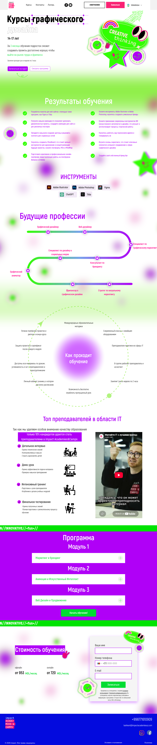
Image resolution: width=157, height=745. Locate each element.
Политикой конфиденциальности (117, 693)
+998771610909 (142, 719)
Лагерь (51, 5)
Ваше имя (100, 645)
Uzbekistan (135, 5)
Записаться (113, 684)
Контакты (40, 5)
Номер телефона (103, 658)
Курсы (29, 5)
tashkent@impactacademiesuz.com (138, 725)
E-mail (98, 670)
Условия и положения (113, 743)
